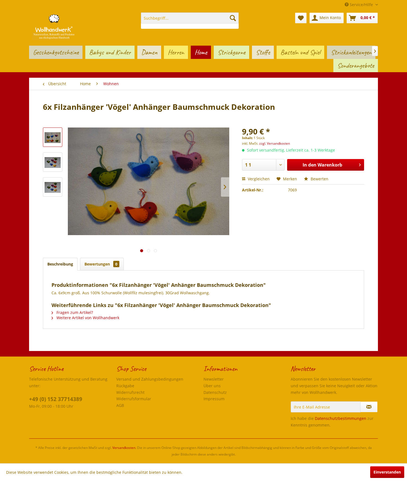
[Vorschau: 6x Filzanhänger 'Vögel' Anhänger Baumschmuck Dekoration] (52, 137)
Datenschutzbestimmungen (340, 418)
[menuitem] (190, 20)
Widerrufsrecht (130, 392)
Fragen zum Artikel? (74, 312)
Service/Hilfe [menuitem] (361, 4)
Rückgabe (125, 385)
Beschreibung (60, 264)
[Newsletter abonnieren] (369, 406)
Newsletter (214, 379)
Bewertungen (100, 264)
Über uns (212, 385)
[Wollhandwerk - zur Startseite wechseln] (54, 26)
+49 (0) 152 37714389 (55, 399)
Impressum (214, 398)
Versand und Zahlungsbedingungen (149, 379)
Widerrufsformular (133, 398)
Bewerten (319, 178)
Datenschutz (215, 392)
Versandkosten (123, 447)
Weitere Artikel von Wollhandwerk (87, 317)
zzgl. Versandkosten (274, 143)
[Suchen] (233, 18)
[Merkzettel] (301, 18)
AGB (120, 405)
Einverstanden (387, 472)
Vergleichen (258, 178)
